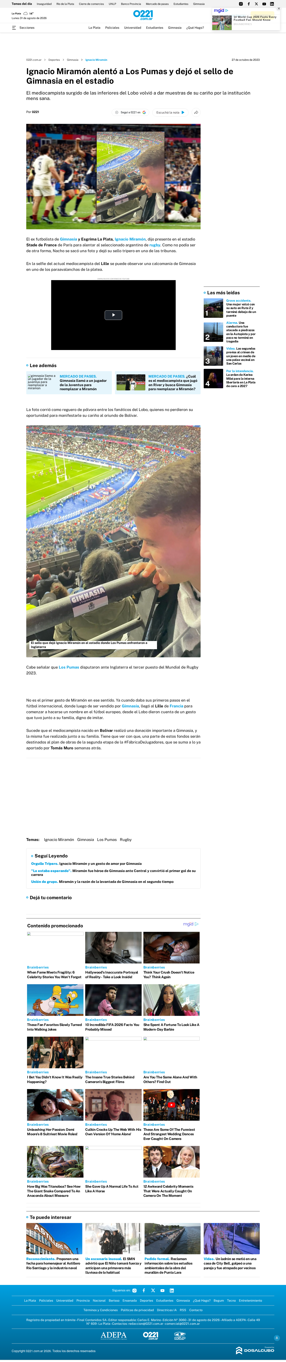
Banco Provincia (131, 3)
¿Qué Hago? (195, 28)
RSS (183, 1310)
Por (32, 112)
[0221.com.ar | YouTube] (264, 4)
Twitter (153, 1290)
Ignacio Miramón (130, 239)
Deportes (54, 59)
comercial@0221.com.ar (182, 1324)
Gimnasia (199, 3)
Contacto (196, 1310)
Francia (177, 706)
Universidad (132, 28)
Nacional (99, 1300)
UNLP (112, 3)
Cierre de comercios (91, 3)
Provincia (83, 1300)
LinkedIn (171, 1290)
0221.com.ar (33, 59)
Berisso (114, 1300)
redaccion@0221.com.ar (145, 1324)
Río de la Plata (65, 3)
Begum (219, 1300)
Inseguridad (44, 3)
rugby (154, 245)
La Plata (94, 28)
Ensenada (130, 1300)
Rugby (126, 839)
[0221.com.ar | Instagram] (241, 4)
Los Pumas (107, 839)
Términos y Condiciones (100, 1310)
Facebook (143, 1290)
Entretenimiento (250, 1300)
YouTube (162, 1290)
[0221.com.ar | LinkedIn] (272, 4)
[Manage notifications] (277, 1338)
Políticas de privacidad (137, 1310)
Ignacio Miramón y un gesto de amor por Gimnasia (86, 864)
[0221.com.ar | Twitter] (256, 4)
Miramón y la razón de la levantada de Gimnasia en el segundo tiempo (102, 882)
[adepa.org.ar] (114, 1336)
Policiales (112, 28)
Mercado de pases (157, 3)
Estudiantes (181, 3)
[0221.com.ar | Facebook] (248, 4)
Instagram (134, 1290)
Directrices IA (167, 1310)
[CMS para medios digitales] (255, 1351)
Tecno (231, 1300)
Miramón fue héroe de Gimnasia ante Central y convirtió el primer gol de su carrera (113, 873)
